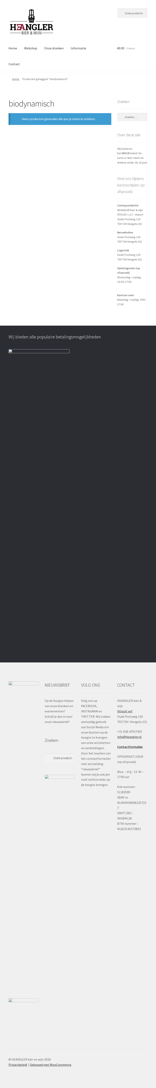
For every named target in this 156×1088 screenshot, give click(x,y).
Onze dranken (54, 48)
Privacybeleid (18, 1065)
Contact (14, 64)
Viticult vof (124, 711)
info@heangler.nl (129, 737)
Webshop (30, 48)
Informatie (78, 48)
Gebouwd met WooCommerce (50, 1065)
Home (13, 48)
